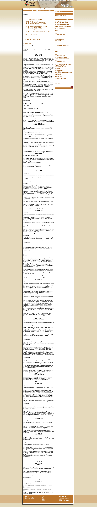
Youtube (43, 500)
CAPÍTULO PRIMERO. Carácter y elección (33, 20)
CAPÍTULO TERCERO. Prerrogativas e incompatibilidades (35, 22)
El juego (41, 8)
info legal (60, 499)
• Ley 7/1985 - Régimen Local (59, 39)
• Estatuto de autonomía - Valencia (60, 81)
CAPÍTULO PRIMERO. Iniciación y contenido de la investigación (36, 26)
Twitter (43, 498)
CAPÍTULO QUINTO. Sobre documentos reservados (34, 29)
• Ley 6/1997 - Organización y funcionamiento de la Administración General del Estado (63, 27)
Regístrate (34, 8)
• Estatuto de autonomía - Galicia (60, 55)
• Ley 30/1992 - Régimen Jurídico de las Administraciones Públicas (61, 23)
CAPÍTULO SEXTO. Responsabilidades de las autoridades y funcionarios (38, 31)
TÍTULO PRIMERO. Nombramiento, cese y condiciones (32, 19)
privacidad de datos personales (64, 500)
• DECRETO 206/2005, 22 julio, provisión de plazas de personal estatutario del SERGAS (63, 64)
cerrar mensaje (75, 0)
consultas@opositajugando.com (64, 498)
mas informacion (67, 0)
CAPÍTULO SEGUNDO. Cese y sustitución (33, 21)
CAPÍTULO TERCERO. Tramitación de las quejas (34, 28)
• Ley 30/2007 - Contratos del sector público (62, 24)
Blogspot (43, 497)
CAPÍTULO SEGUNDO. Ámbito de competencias (34, 27)
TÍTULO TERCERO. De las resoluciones (30, 34)
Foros (38, 8)
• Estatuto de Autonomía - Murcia (60, 61)
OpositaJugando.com (62, 496)
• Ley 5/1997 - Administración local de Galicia (62, 58)
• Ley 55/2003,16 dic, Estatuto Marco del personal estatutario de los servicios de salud (62, 66)
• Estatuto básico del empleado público (61, 21)
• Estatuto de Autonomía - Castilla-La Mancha (62, 45)
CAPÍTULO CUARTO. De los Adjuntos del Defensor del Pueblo (36, 23)
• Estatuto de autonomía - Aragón (60, 34)
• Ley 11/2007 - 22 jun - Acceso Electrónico (61, 22)
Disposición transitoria (27, 43)
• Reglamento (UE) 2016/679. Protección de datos (62, 29)
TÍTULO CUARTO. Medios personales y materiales (31, 39)
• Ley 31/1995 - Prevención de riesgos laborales (62, 25)
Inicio (25, 8)
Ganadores (51, 8)
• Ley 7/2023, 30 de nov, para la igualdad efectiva (62, 77)
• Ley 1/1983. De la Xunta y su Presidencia (61, 56)
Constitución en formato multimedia (60, 15)
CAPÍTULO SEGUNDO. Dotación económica (33, 41)
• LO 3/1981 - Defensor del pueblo (60, 28)
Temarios (29, 8)
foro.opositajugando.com (63, 497)
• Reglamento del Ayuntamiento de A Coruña (62, 40)
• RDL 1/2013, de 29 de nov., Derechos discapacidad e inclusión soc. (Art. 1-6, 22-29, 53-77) (63, 78)
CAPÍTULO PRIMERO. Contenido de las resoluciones (34, 36)
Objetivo (46, 8)
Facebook (43, 499)
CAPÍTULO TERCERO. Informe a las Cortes (33, 37)
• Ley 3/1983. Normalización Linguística (61, 57)
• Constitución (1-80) (58, 71)
